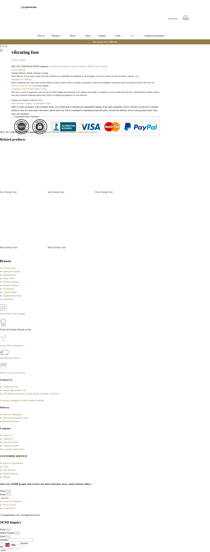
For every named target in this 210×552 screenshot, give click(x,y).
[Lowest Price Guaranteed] (4, 342)
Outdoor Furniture (78, 66)
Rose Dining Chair (8, 247)
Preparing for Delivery (21, 79)
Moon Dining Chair (57, 247)
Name (3, 491)
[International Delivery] (4, 354)
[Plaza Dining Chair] (117, 166)
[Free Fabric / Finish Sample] (3, 310)
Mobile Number (7, 533)
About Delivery (18, 70)
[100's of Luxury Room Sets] (3, 369)
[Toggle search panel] (53, 16)
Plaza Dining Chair (104, 192)
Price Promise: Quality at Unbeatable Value (31, 103)
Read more (21, 197)
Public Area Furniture (98, 66)
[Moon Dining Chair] (69, 221)
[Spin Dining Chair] (69, 166)
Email (3, 494)
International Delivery (10, 358)
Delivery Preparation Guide (22, 86)
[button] (186, 16)
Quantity (4, 540)
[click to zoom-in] (3, 52)
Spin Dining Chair (56, 192)
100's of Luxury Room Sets (12, 373)
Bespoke (24, 543)
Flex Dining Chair (8, 192)
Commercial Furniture (59, 66)
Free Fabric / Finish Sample (12, 313)
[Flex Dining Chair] (21, 166)
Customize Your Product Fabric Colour (29, 89)
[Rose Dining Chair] (21, 221)
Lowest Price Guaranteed (11, 345)
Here (40, 100)
